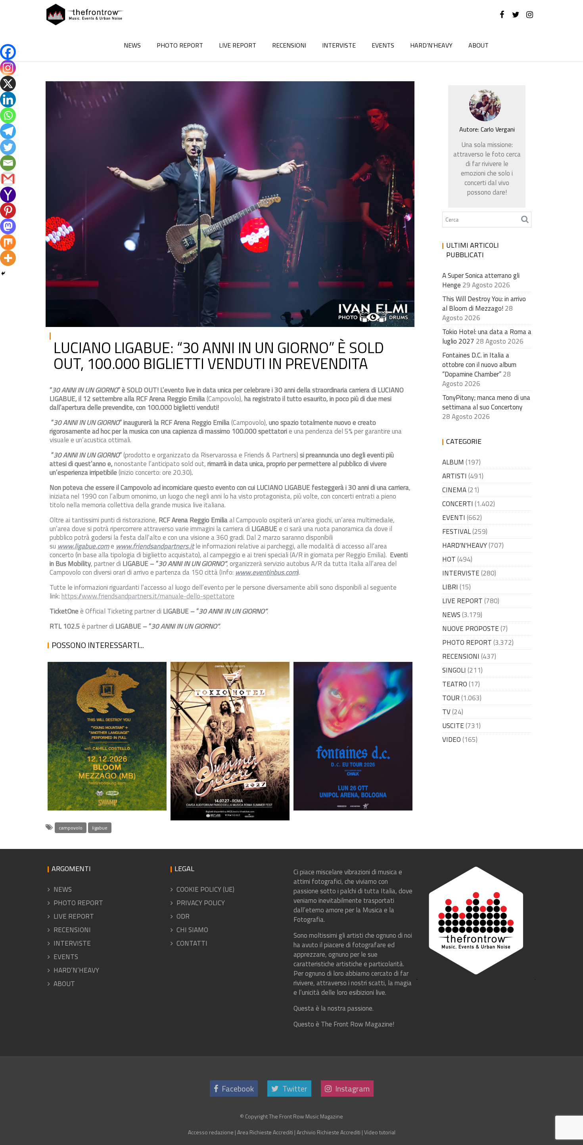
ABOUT (478, 45)
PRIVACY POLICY (200, 903)
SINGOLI (454, 670)
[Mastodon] (8, 226)
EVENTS (383, 45)
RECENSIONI (289, 45)
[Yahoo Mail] (8, 195)
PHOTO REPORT (180, 45)
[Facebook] (8, 52)
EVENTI (453, 517)
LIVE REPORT (237, 45)
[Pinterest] (8, 210)
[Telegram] (8, 131)
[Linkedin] (8, 99)
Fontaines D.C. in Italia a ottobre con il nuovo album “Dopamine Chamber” (349, 763)
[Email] (8, 163)
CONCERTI (457, 504)
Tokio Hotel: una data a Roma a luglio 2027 (224, 800)
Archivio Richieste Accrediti (329, 1132)
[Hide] (3, 273)
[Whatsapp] (8, 115)
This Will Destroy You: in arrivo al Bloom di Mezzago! (106, 773)
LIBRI (450, 587)
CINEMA (454, 490)
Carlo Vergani (136, 93)
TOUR (451, 698)
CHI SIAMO (192, 930)
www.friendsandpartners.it (155, 546)
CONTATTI (191, 943)
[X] (8, 84)
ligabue (99, 828)
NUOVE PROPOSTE (470, 628)
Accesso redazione (211, 1132)
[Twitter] (8, 147)
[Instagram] (8, 68)
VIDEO (451, 739)
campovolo (70, 828)
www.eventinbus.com (266, 572)
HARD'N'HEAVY (464, 545)
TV (446, 712)
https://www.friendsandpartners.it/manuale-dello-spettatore (147, 596)
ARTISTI (454, 476)
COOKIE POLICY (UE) (205, 889)
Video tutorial (379, 1132)
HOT (449, 559)
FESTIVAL (456, 531)
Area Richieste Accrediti (265, 1132)
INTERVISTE (339, 45)
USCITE (453, 726)
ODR (183, 916)
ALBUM (453, 462)
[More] (8, 258)
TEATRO (454, 684)
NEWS (132, 45)
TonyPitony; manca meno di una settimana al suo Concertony (486, 402)
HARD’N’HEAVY (431, 45)
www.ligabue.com (83, 546)
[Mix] (8, 242)
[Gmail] (8, 179)
